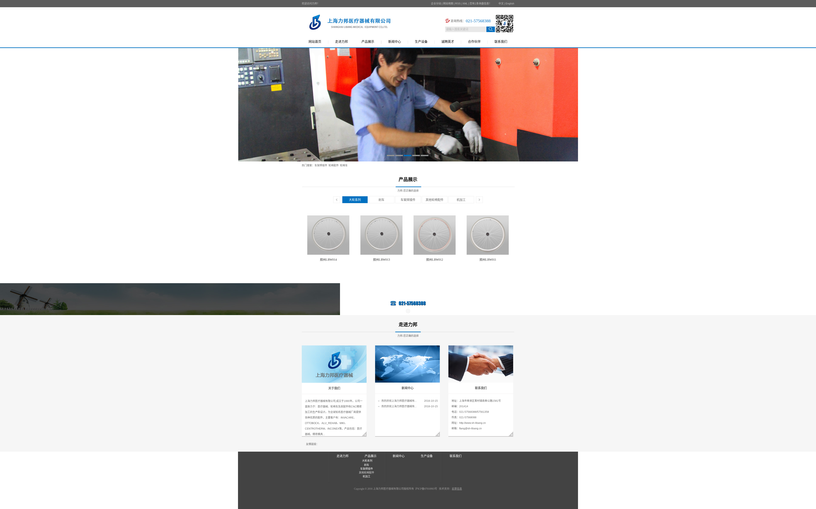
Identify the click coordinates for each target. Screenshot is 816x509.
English (510, 3)
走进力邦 (341, 41)
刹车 (381, 199)
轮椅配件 (334, 165)
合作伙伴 (474, 41)
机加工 (461, 199)
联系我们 (500, 41)
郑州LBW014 (328, 259)
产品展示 (367, 41)
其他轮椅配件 (434, 199)
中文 (501, 3)
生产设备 (421, 41)
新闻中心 (394, 41)
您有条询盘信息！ (481, 3)
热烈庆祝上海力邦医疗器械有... (398, 400)
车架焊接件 (320, 165)
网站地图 (448, 3)
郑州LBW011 (487, 259)
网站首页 (315, 41)
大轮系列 (355, 199)
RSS (457, 3)
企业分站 (436, 3)
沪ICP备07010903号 (426, 488)
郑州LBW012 (434, 259)
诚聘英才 (447, 41)
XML (465, 3)
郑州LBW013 (381, 259)
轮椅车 (344, 165)
